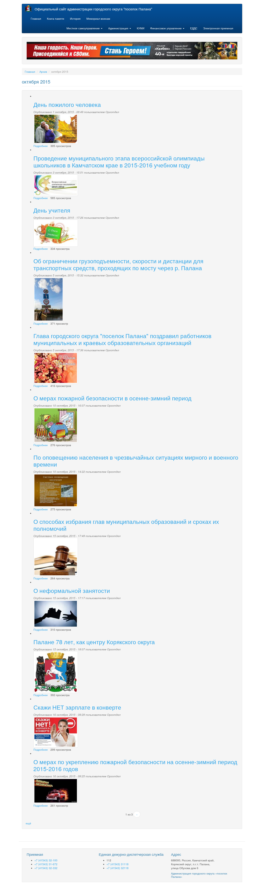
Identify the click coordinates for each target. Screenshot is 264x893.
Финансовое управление (166, 28)
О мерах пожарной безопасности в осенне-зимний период (112, 398)
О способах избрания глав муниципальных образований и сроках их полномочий (126, 525)
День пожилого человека (67, 104)
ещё (28, 823)
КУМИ (140, 28)
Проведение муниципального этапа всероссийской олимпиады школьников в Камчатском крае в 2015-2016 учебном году (119, 161)
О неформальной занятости (71, 590)
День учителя (51, 210)
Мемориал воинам (98, 18)
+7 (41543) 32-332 (45, 868)
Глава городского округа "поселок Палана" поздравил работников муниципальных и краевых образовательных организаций (122, 339)
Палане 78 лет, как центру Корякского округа (94, 642)
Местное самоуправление (83, 28)
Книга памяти (55, 18)
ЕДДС (193, 28)
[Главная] (30, 8)
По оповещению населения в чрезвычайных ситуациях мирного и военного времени (135, 460)
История (75, 18)
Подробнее (40, 146)
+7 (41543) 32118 (117, 868)
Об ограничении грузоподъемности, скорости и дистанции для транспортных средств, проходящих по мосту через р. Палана (118, 264)
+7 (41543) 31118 (117, 864)
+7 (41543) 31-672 (45, 864)
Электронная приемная (218, 28)
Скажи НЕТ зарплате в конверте (77, 707)
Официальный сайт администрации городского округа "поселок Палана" (93, 8)
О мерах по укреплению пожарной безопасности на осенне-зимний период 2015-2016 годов (135, 765)
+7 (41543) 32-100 (45, 860)
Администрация (118, 28)
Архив (43, 71)
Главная (36, 18)
